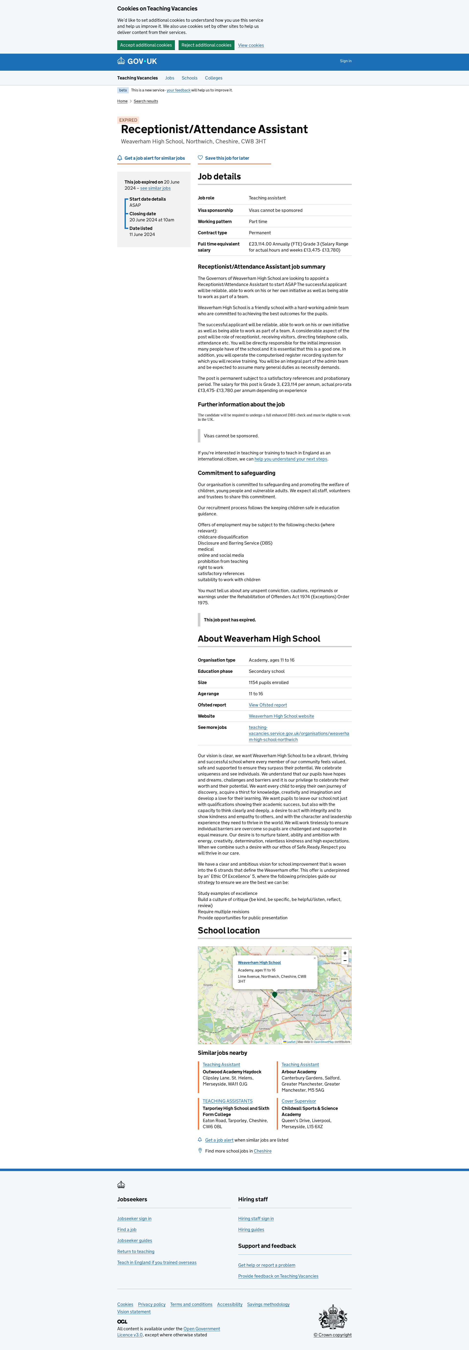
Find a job (127, 1229)
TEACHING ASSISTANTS (228, 1101)
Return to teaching (135, 1251)
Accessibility (230, 1304)
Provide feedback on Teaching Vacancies (278, 1276)
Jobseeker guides (134, 1240)
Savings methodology (268, 1304)
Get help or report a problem (266, 1265)
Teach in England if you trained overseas (157, 1262)
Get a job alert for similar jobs (155, 158)
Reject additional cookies (206, 45)
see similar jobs (155, 188)
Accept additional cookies (146, 45)
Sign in (346, 61)
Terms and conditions (191, 1304)
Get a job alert (219, 1140)
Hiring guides (251, 1229)
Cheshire (263, 1151)
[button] (274, 995)
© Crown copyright (333, 1335)
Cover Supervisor (299, 1101)
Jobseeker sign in (134, 1218)
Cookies (125, 1304)
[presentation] (275, 995)
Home (122, 101)
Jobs (169, 78)
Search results (146, 101)
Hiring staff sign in (256, 1218)
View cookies (251, 45)
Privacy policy (152, 1304)
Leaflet (290, 1042)
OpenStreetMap (324, 1042)
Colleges (214, 78)
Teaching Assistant (221, 1064)
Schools (190, 78)
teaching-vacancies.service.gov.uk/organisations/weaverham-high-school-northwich (299, 733)
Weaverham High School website (281, 716)
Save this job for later (227, 158)
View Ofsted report (268, 705)
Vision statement (134, 1311)
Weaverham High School (259, 962)
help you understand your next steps (291, 459)
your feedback (179, 90)
